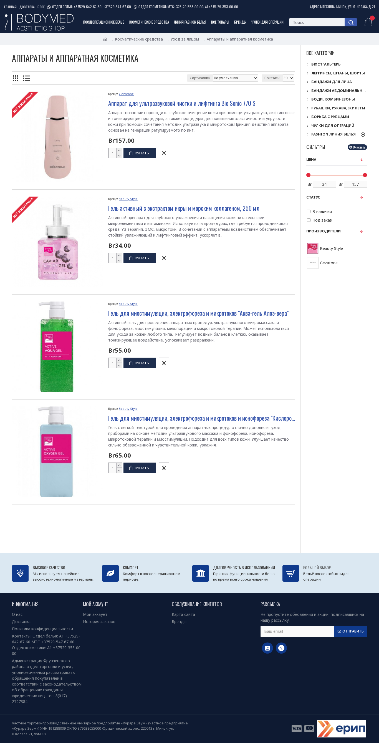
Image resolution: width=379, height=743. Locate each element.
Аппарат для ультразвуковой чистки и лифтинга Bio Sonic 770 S (182, 103)
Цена (311, 159)
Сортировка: (200, 78)
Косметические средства (139, 39)
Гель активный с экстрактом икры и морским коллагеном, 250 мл (183, 208)
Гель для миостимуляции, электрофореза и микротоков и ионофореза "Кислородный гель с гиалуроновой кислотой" (201, 418)
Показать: (272, 78)
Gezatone (126, 94)
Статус (313, 197)
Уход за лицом (185, 39)
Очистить (359, 147)
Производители (323, 231)
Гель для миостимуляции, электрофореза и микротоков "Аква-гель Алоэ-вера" (198, 313)
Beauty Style (128, 199)
